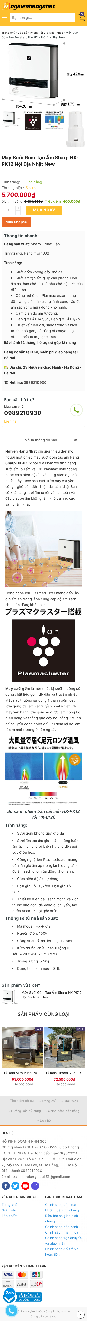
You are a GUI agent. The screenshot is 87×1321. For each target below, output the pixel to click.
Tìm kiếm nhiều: (22, 1100)
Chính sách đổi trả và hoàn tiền (61, 1251)
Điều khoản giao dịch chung (61, 1218)
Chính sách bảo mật (61, 1205)
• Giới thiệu (69, 1101)
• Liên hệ (44, 1120)
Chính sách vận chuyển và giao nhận (63, 1240)
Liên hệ (10, 421)
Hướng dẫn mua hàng (62, 1210)
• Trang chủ (48, 1101)
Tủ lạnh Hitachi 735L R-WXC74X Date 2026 (64, 1073)
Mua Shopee (16, 222)
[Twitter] (15, 1186)
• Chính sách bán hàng (62, 1111)
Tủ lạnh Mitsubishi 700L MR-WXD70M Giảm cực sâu (22, 1073)
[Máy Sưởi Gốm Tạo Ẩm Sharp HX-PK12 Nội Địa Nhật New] (10, 997)
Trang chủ (9, 1205)
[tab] (43, 440)
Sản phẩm (9, 1216)
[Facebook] (6, 1186)
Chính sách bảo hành (61, 1227)
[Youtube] (25, 1186)
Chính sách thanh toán (62, 1232)
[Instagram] (35, 1186)
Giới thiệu (9, 1210)
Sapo (52, 1316)
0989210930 (22, 413)
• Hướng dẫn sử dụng (25, 1111)
